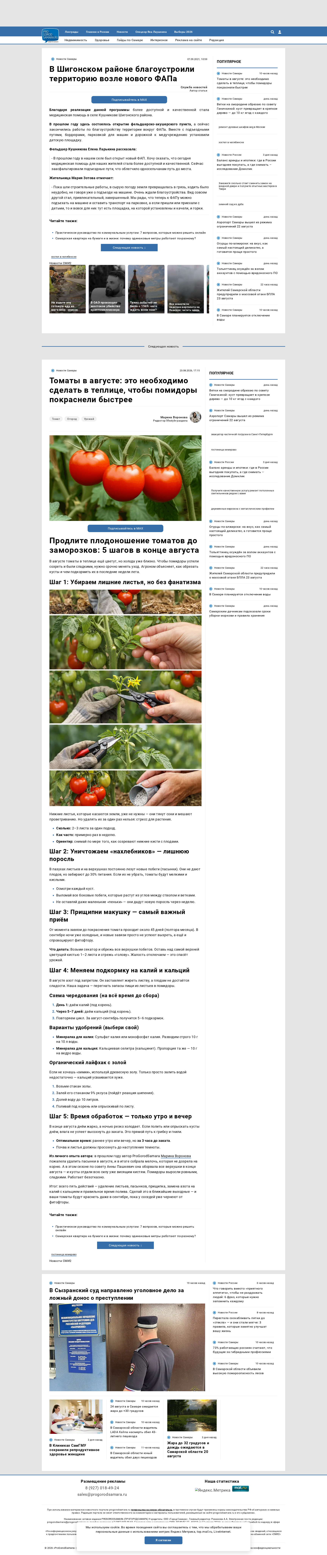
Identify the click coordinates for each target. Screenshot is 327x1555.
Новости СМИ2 (60, 263)
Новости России (231, 154)
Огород (72, 418)
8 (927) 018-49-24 (102, 1488)
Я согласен (163, 1540)
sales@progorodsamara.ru (102, 1494)
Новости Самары (66, 59)
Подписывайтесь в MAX (129, 99)
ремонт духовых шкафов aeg (236, 127)
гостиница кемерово (63, 1254)
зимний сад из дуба (231, 204)
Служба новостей (194, 87)
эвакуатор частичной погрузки (230, 434)
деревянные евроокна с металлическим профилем (242, 508)
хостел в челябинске (63, 256)
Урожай (89, 418)
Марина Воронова (174, 417)
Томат (56, 418)
